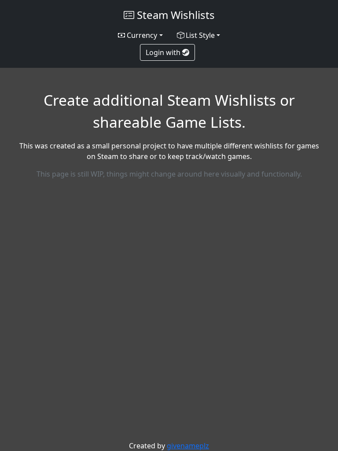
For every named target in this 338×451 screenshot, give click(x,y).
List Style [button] (199, 35)
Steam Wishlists (174, 14)
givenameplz (188, 446)
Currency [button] (141, 35)
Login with (164, 52)
